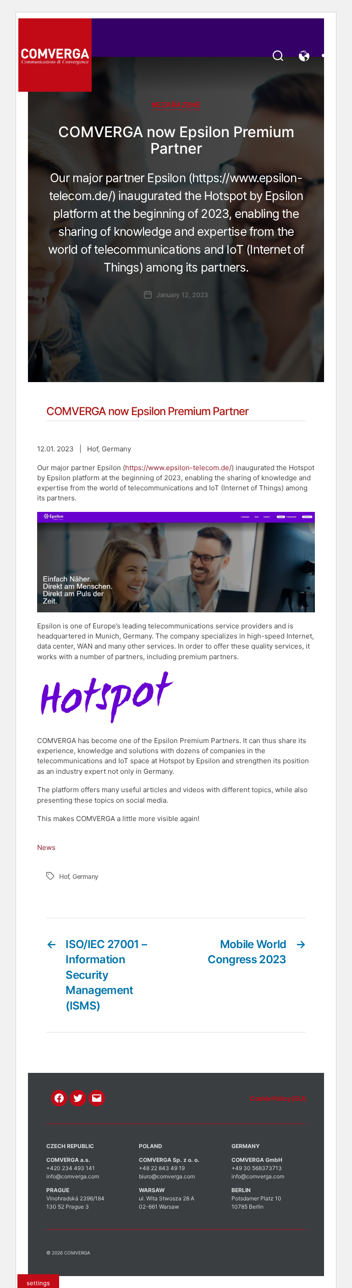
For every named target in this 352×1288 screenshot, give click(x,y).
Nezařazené (176, 105)
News (46, 847)
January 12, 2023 (182, 295)
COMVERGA (77, 1252)
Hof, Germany (79, 876)
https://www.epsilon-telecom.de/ (178, 467)
